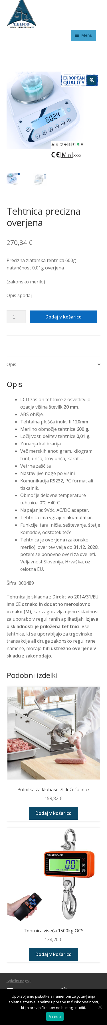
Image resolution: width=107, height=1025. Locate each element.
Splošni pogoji (19, 980)
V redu (55, 1016)
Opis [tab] (11, 364)
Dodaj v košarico (63, 317)
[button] (91, 80)
